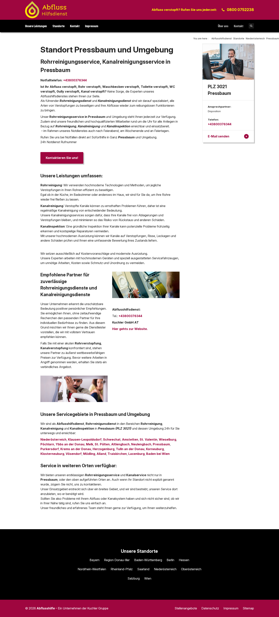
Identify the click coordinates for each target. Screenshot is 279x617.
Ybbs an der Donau (70, 444)
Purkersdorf (49, 449)
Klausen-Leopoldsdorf (85, 439)
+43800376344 (75, 80)
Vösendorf (74, 454)
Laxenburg (136, 454)
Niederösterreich (53, 439)
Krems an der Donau (75, 449)
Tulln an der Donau (130, 449)
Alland (101, 454)
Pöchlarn (47, 444)
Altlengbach (120, 444)
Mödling (89, 454)
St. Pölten (102, 444)
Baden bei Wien (158, 454)
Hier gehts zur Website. (130, 329)
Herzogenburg (103, 449)
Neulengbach (141, 444)
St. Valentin (148, 439)
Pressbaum (161, 444)
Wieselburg (167, 439)
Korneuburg (155, 449)
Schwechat (112, 439)
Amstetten (130, 439)
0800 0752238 (240, 9)
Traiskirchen (117, 454)
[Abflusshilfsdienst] (46, 9)
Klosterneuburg (52, 454)
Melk (89, 444)
